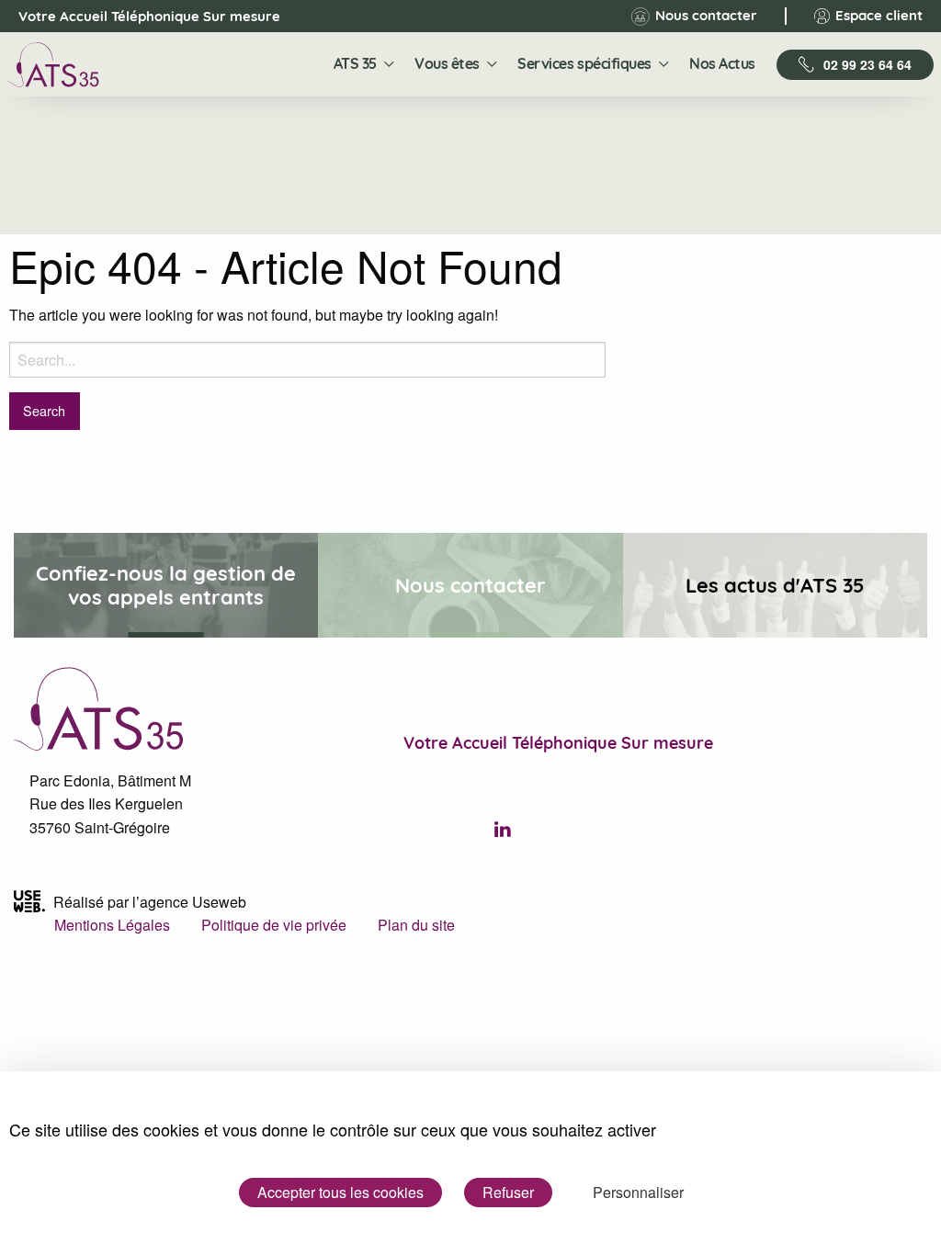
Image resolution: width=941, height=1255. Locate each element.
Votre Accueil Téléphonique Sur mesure (133, 16)
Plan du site (416, 924)
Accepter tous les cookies (340, 1192)
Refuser (508, 1192)
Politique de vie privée (273, 924)
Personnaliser (638, 1192)
